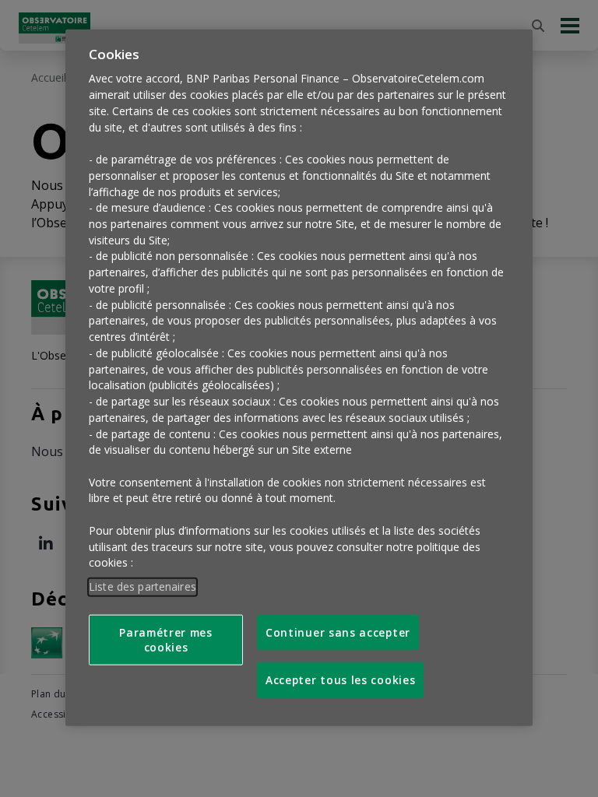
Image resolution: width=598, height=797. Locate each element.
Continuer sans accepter (338, 632)
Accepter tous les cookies (340, 679)
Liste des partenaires (142, 586)
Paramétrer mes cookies (166, 640)
